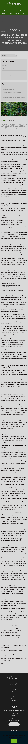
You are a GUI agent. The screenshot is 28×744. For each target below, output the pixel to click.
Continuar (14, 741)
